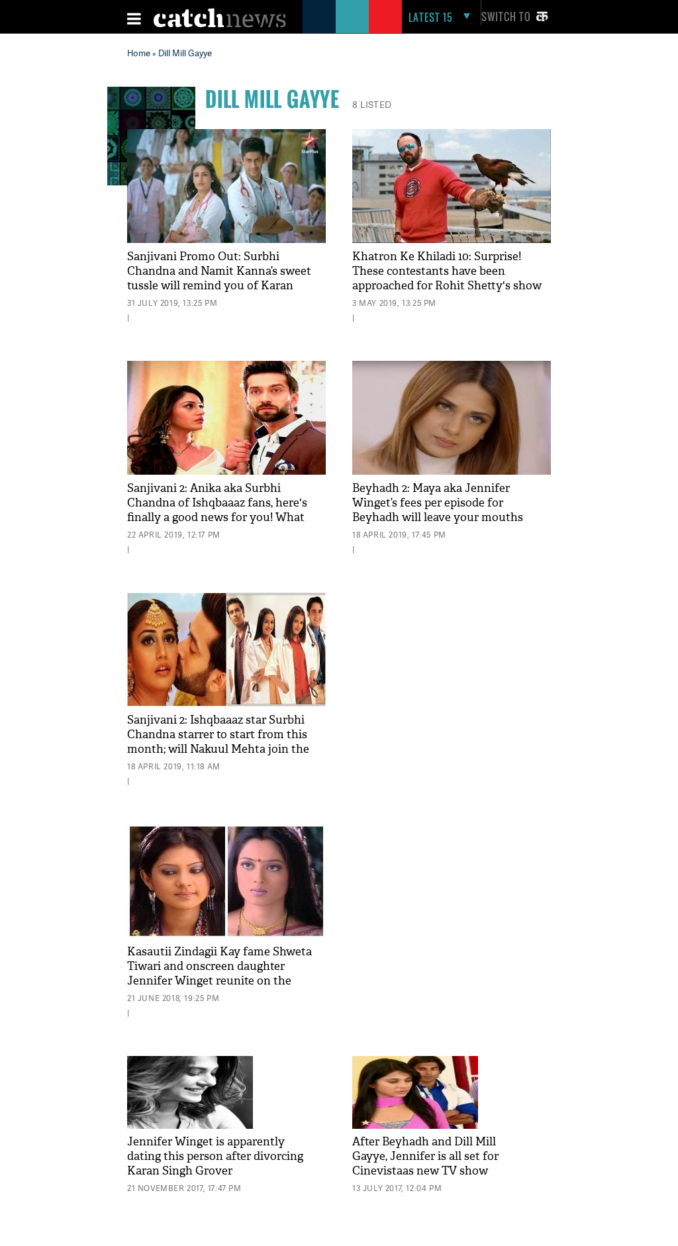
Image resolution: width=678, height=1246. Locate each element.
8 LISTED (371, 104)
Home (138, 53)
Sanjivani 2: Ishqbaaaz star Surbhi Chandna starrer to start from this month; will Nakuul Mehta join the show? (218, 742)
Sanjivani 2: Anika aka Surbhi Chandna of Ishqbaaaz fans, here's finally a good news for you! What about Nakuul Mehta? (217, 510)
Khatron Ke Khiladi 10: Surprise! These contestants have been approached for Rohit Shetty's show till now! (447, 278)
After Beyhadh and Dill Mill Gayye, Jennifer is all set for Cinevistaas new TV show (425, 1156)
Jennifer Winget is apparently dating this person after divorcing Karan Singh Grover (215, 1156)
